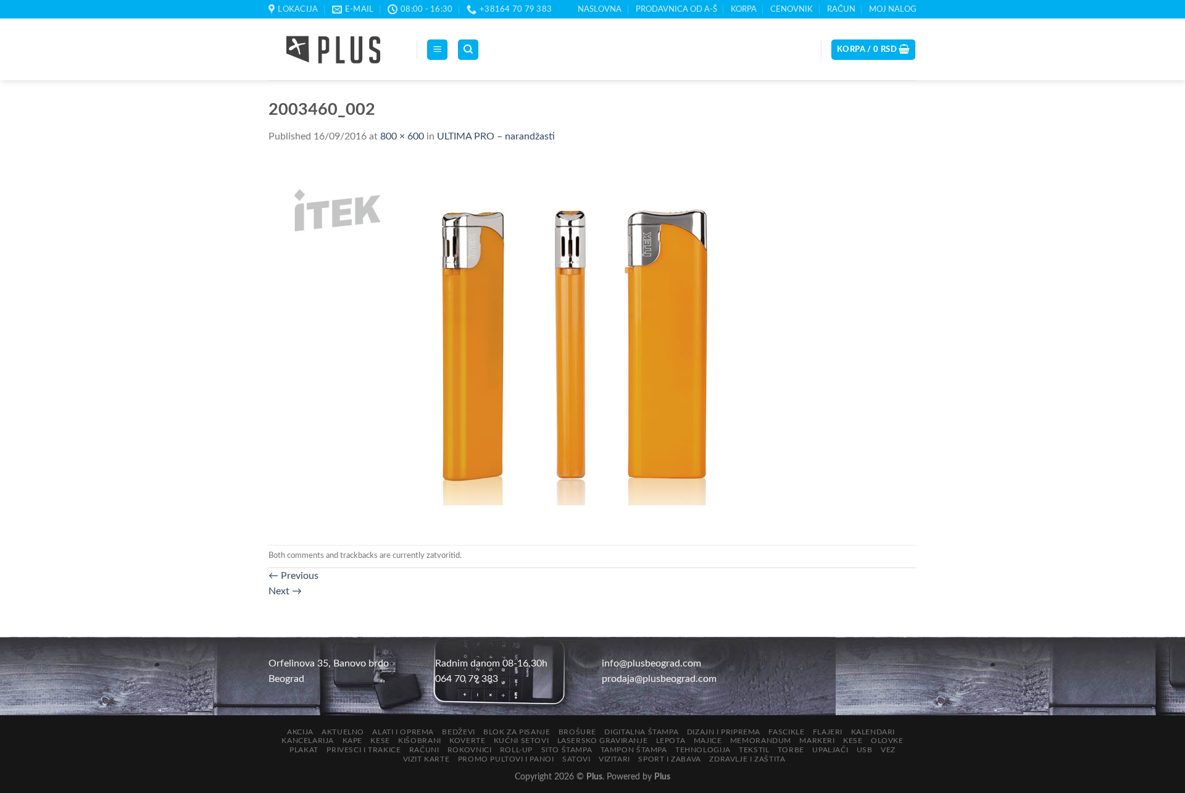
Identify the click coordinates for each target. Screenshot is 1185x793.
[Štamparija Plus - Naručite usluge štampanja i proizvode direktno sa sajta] (333, 50)
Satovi (576, 759)
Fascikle (786, 732)
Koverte (467, 740)
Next (285, 591)
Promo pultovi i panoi (506, 759)
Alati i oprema (403, 732)
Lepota (671, 740)
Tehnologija (703, 750)
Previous (293, 576)
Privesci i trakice (363, 750)
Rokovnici (469, 750)
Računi (424, 750)
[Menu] (437, 49)
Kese (379, 740)
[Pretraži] (468, 49)
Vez (888, 750)
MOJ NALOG (893, 9)
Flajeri (827, 732)
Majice (708, 740)
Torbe (791, 750)
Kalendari (873, 732)
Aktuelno (343, 732)
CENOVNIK (791, 9)
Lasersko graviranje (602, 740)
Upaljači (830, 750)
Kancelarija (307, 740)
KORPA (744, 9)
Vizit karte (426, 759)
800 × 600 (402, 136)
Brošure (577, 732)
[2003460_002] (515, 344)
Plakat (303, 750)
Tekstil (754, 750)
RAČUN (841, 9)
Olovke (887, 740)
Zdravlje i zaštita (747, 759)
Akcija (300, 732)
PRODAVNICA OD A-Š (676, 9)
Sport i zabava (669, 759)
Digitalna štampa (641, 732)
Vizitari (614, 759)
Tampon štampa (634, 750)
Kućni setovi (521, 740)
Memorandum (760, 740)
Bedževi (458, 732)
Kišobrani (419, 740)
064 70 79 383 (466, 679)
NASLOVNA (600, 9)
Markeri (816, 740)
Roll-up (516, 750)
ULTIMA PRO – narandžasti (496, 136)
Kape (352, 740)
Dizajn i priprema (723, 732)
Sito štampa (566, 750)
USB (865, 750)
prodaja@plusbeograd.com (659, 679)
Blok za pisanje (516, 732)
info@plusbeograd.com (651, 663)
